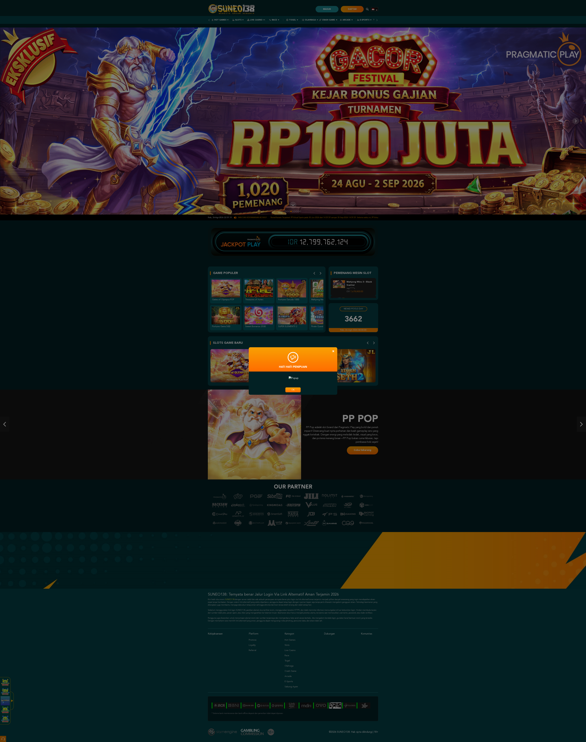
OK (293, 390)
